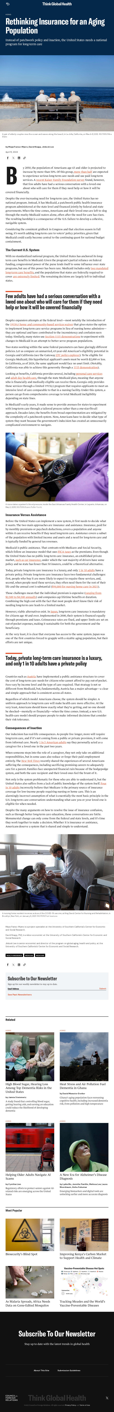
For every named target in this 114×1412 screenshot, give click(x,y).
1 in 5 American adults (52, 742)
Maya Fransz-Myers (18, 147)
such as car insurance (28, 559)
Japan (54, 611)
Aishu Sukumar (79, 1187)
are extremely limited (26, 276)
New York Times (30, 760)
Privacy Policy (70, 1405)
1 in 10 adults (87, 570)
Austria (31, 676)
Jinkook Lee (48, 147)
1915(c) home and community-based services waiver (41, 324)
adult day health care (23, 377)
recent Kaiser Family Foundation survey (60, 179)
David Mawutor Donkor (74, 1093)
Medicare (40, 955)
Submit (102, 988)
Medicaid (29, 955)
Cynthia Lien (14, 1184)
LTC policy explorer (68, 355)
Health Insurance (14, 955)
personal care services (89, 373)
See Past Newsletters (20, 994)
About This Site (41, 1370)
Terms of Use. (85, 1405)
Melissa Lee (95, 1184)
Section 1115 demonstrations (62, 336)
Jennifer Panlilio (80, 1184)
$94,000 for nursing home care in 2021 (75, 586)
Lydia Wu (67, 1184)
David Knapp (35, 147)
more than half (83, 171)
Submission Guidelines (69, 1370)
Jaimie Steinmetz (17, 1097)
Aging (8, 15)
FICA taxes (64, 551)
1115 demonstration (86, 367)
